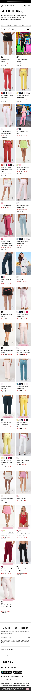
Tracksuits (9, 25)
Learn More (14, 689)
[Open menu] (29, 5)
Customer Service (7, 649)
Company (4, 655)
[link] (2, 667)
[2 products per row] (28, 29)
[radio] (2, 57)
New (2, 25)
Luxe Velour (3, 65)
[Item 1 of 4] (7, 43)
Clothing (21, 25)
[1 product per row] (25, 29)
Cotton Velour (4, 137)
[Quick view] (13, 52)
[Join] (27, 637)
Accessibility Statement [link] (9, 680)
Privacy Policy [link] (5, 676)
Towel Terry (19, 173)
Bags (15, 25)
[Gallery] (7, 43)
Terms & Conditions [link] (17, 676)
